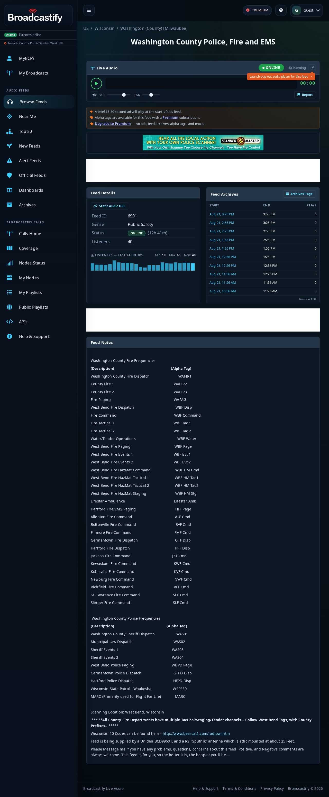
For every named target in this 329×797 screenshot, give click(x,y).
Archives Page (301, 194)
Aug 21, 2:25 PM (221, 231)
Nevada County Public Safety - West (32, 43)
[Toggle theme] (281, 10)
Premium (170, 117)
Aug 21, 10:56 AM (222, 291)
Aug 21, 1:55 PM (221, 239)
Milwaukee (175, 28)
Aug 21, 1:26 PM (221, 248)
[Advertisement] (203, 170)
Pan (137, 95)
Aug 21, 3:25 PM (221, 214)
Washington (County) (141, 28)
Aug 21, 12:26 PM (222, 265)
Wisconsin (105, 28)
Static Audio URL (111, 206)
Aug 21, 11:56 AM (222, 274)
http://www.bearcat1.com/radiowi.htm (196, 733)
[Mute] (94, 94)
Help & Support (205, 788)
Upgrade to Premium (113, 123)
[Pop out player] (312, 68)
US (86, 28)
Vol (102, 95)
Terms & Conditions (239, 788)
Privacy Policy (272, 788)
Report (307, 95)
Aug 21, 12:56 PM (222, 256)
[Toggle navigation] (89, 10)
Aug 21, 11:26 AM (222, 282)
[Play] (96, 83)
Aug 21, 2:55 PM (221, 222)
